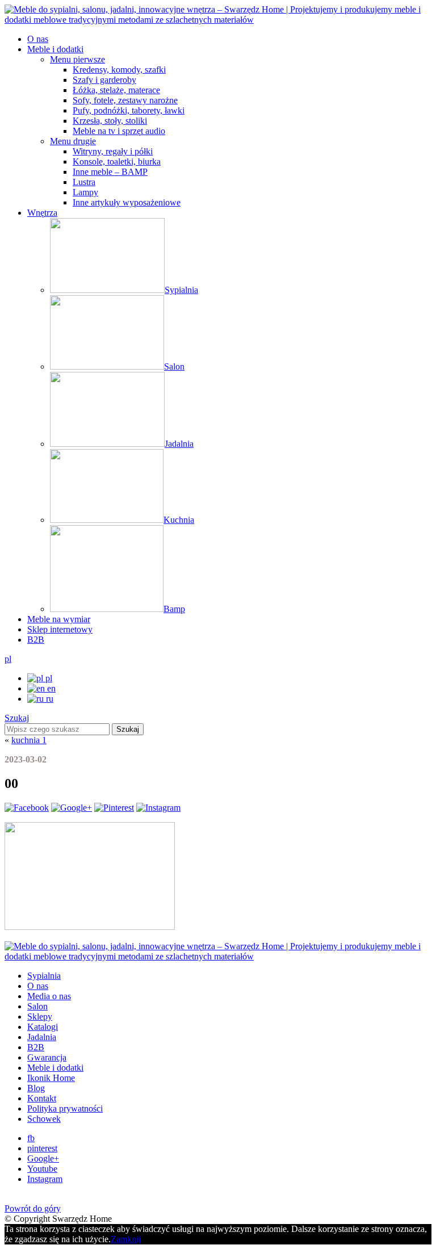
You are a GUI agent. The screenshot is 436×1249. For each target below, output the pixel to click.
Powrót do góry (33, 1208)
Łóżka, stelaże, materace (116, 90)
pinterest (42, 1148)
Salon (37, 1006)
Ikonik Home (51, 1078)
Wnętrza (42, 212)
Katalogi (42, 1027)
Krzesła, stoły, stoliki (110, 120)
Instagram (44, 1179)
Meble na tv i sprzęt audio (119, 131)
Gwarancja (46, 1057)
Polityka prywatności (65, 1108)
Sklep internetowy (60, 629)
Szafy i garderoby (104, 80)
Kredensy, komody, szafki (119, 69)
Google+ (43, 1158)
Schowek (44, 1119)
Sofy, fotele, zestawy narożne (125, 100)
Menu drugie (73, 141)
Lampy (85, 192)
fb (31, 1138)
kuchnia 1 (29, 740)
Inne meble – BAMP (110, 172)
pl (8, 659)
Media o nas (49, 996)
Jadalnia (41, 1037)
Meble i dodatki (55, 49)
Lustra (84, 182)
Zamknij (126, 1239)
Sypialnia (44, 975)
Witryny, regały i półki (113, 151)
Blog (36, 1088)
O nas (37, 39)
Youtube (42, 1168)
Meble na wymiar (58, 619)
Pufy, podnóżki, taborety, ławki (129, 110)
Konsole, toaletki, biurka (117, 161)
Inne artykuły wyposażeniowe (127, 202)
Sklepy (39, 1016)
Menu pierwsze (77, 59)
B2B (35, 639)
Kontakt (41, 1098)
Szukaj (17, 718)
